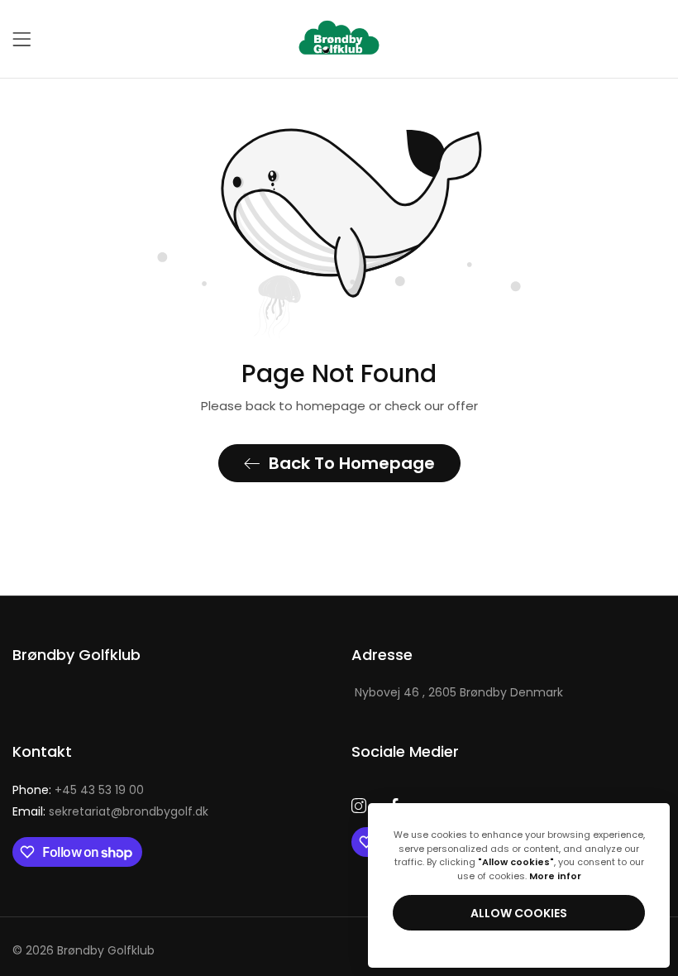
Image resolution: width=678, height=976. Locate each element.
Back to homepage (352, 463)
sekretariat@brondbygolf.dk (110, 811)
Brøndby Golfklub (106, 950)
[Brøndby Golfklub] (339, 39)
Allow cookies (518, 913)
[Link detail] (358, 806)
